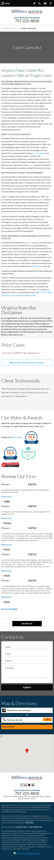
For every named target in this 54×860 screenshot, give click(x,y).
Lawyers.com (21, 832)
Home (4, 28)
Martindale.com (35, 832)
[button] (27, 755)
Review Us (27, 628)
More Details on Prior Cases (27, 365)
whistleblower (36, 266)
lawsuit (39, 153)
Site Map (29, 827)
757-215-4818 (27, 21)
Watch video (17, 442)
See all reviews (9, 614)
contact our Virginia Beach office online (19, 295)
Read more (6, 501)
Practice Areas (14, 28)
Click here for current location (19, 715)
